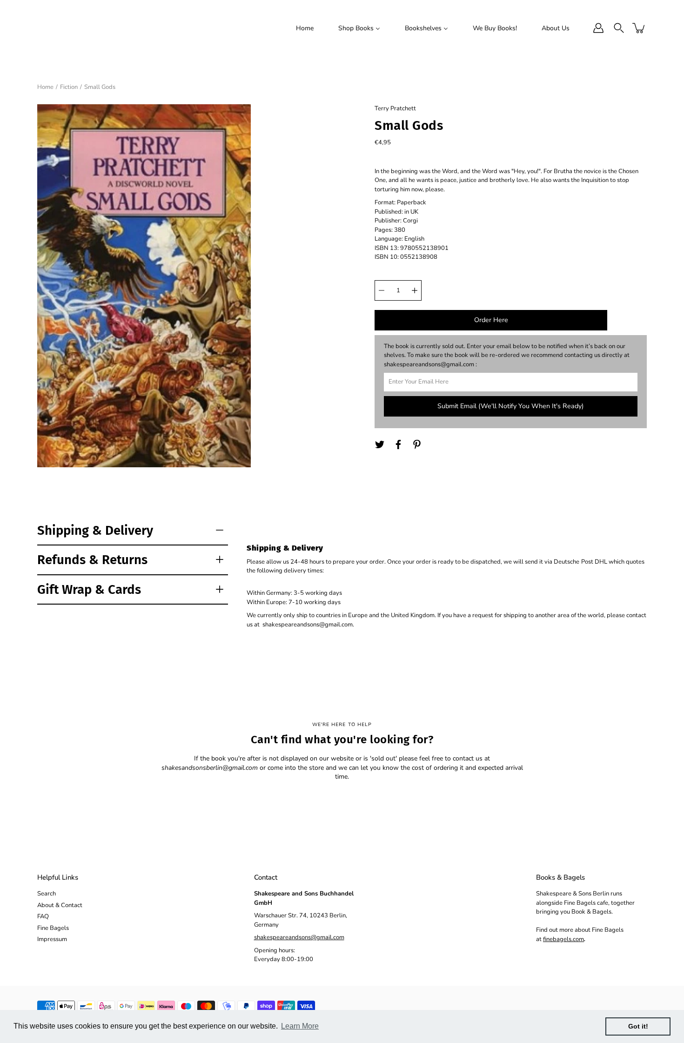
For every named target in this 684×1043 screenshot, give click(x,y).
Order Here (491, 320)
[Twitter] (380, 444)
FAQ (43, 916)
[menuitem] (305, 28)
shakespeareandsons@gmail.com (299, 937)
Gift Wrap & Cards (89, 589)
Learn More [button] (300, 1026)
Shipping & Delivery (95, 530)
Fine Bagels (53, 928)
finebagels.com (563, 939)
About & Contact (59, 905)
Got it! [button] (638, 1026)
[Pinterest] (417, 444)
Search (46, 893)
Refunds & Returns (92, 559)
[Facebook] (398, 444)
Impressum (52, 939)
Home (45, 87)
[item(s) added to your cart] (639, 27)
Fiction (69, 87)
